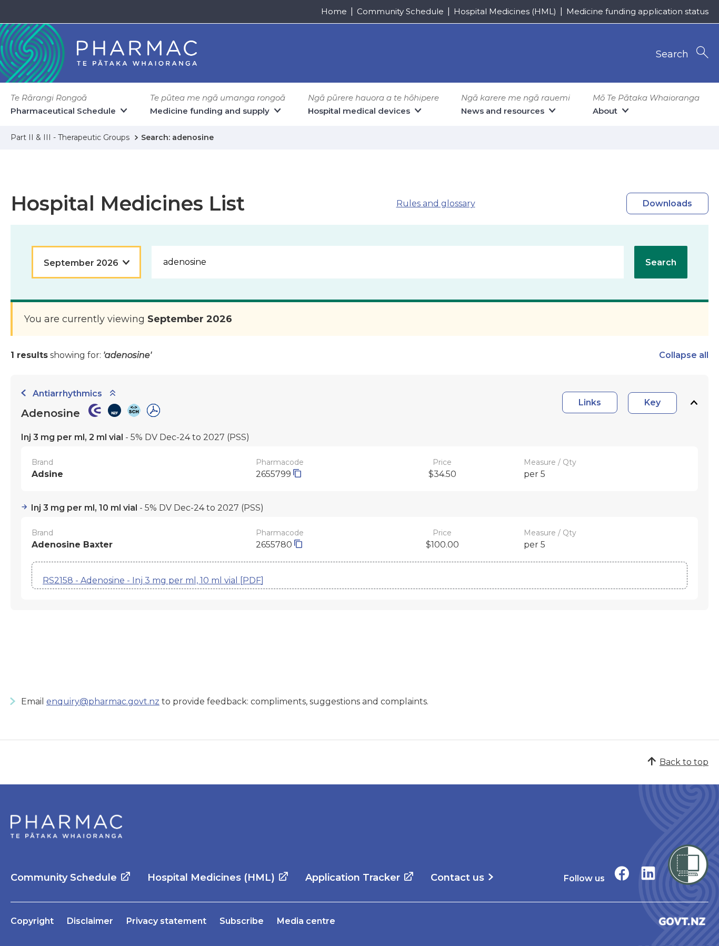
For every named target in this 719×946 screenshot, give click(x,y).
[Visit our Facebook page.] (622, 873)
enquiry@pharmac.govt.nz (102, 701)
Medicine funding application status (637, 11)
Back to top (684, 762)
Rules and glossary (435, 203)
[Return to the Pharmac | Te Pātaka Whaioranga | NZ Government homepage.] (66, 826)
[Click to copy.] (297, 474)
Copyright (32, 921)
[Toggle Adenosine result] (694, 403)
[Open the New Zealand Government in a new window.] (682, 921)
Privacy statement (166, 921)
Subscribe (241, 921)
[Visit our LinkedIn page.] (648, 873)
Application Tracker (352, 877)
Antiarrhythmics (67, 394)
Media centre (306, 921)
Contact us (457, 877)
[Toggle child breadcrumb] (113, 393)
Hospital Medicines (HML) (505, 11)
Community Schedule (400, 11)
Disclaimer (90, 921)
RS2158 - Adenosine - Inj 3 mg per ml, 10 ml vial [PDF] (153, 580)
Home (334, 11)
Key (652, 402)
